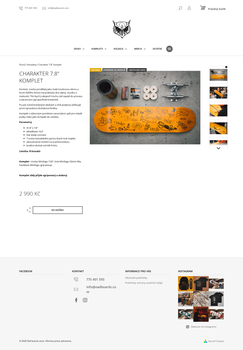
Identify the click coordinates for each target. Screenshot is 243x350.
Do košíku (57, 210)
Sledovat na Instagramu (203, 326)
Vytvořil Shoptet (216, 341)
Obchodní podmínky (136, 277)
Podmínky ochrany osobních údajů (144, 282)
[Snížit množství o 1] (30, 212)
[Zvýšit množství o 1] (30, 208)
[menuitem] (79, 49)
